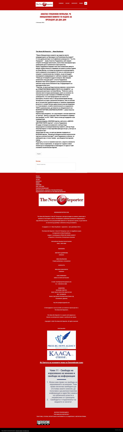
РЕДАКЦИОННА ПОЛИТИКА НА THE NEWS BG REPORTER (51, 191)
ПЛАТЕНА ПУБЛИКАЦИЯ (42, 188)
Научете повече (19, 430)
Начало (38, 176)
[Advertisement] (82, 31)
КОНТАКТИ (74, 3)
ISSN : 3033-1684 (40, 186)
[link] (44, 4)
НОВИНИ (61, 3)
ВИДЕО (81, 3)
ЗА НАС (68, 3)
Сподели (39, 153)
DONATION (38, 184)
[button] (56, 37)
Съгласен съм (26, 430)
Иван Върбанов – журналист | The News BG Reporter (49, 189)
